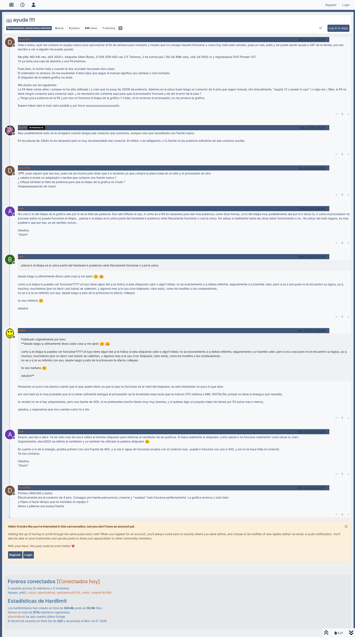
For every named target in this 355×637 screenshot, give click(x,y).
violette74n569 (101, 592)
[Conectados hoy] (78, 581)
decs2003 (24, 39)
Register (15, 554)
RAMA (21, 330)
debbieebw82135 (69, 592)
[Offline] (11, 130)
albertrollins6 (46, 592)
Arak (21, 208)
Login (28, 554)
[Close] (346, 526)
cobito (32, 592)
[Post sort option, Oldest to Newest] (320, 28)
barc (20, 256)
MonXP (22, 127)
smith (85, 592)
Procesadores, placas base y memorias (30, 28)
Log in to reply (338, 28)
